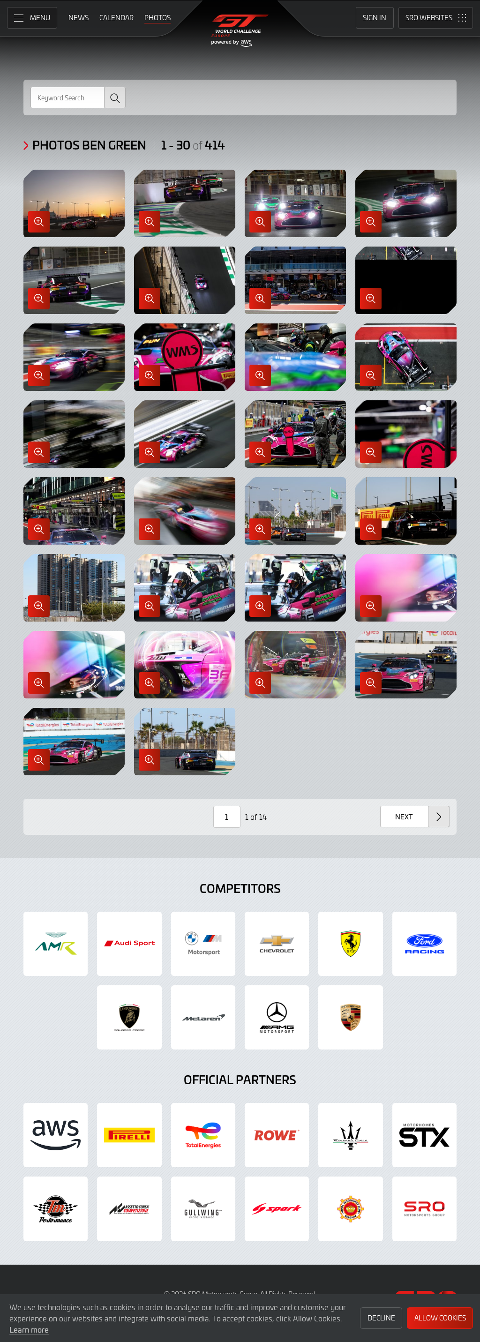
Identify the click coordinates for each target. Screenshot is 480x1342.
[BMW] (203, 944)
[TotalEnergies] (203, 1135)
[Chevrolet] (277, 944)
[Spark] (277, 1209)
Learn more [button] (29, 1329)
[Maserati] (350, 1135)
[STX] (424, 1135)
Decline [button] (381, 1317)
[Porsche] (350, 1017)
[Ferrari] (350, 944)
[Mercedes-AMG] (277, 1017)
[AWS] (55, 1135)
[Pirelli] (129, 1135)
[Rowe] (277, 1135)
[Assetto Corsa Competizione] (129, 1209)
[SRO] (424, 1209)
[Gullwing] (203, 1209)
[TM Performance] (55, 1209)
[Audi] (129, 944)
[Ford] (424, 944)
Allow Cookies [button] (440, 1317)
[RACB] (350, 1209)
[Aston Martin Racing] (55, 944)
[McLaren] (203, 1017)
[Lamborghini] (129, 1017)
